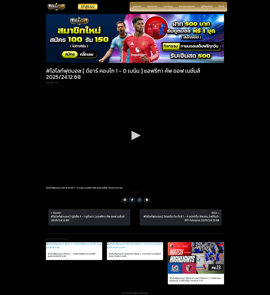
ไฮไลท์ (221, 6)
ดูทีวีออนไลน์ (206, 6)
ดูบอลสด (137, 6)
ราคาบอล (168, 6)
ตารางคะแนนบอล (187, 6)
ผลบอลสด (153, 6)
